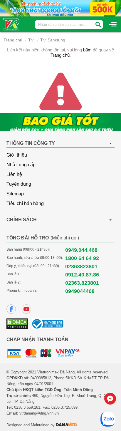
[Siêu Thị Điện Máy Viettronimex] (11, 23)
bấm (87, 49)
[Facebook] (11, 309)
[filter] (98, 24)
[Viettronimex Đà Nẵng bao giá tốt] (60, 122)
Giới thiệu (16, 154)
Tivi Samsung (52, 40)
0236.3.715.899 (64, 407)
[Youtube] (26, 309)
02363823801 (81, 266)
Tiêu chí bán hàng (25, 203)
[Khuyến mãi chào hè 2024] (60, 8)
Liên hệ (14, 174)
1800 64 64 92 (82, 258)
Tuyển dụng (18, 184)
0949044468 (80, 291)
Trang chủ (13, 40)
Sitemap (15, 193)
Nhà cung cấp (21, 164)
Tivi (31, 40)
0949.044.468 (81, 250)
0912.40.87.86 (82, 275)
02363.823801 (82, 283)
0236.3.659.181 (27, 407)
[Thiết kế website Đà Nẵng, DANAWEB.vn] (66, 425)
